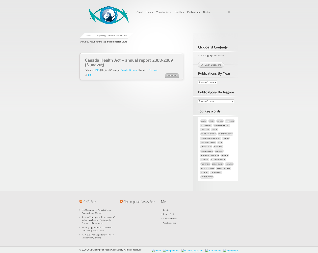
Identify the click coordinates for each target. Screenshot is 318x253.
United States (216, 173)
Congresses (230, 121)
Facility (179, 12)
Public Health (217, 164)
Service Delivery (207, 168)
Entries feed (168, 214)
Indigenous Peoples (208, 143)
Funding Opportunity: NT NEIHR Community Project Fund (97, 229)
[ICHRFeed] (90, 201)
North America (207, 151)
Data (149, 12)
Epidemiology (206, 125)
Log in (166, 209)
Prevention (205, 164)
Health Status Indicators (210, 138)
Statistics (204, 173)
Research (229, 164)
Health (214, 130)
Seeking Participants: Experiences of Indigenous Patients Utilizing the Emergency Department (98, 220)
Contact (207, 12)
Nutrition (205, 160)
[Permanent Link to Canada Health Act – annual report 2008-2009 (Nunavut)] (129, 62)
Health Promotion (225, 134)
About (139, 12)
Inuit (220, 143)
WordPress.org (169, 222)
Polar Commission (218, 160)
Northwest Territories (210, 155)
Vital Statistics (207, 177)
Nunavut (133, 70)
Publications (193, 12)
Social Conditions (223, 168)
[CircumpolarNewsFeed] (139, 201)
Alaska (203, 121)
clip (89, 75)
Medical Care (206, 147)
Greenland (205, 130)
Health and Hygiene (208, 134)
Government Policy (221, 125)
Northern (219, 151)
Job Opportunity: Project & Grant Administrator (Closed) (96, 211)
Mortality (218, 147)
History (226, 138)
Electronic (153, 70)
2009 (97, 70)
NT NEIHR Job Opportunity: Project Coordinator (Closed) (98, 236)
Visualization (163, 12)
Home (88, 35)
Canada (124, 70)
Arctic (211, 121)
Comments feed (170, 218)
